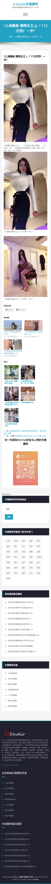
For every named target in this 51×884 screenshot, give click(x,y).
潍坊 (30, 562)
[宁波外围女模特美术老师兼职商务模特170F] (13, 344)
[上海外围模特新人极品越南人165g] (33, 325)
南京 (30, 541)
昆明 (8, 557)
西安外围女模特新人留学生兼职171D (20, 630)
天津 (8, 552)
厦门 (15, 546)
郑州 (15, 573)
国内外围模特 (12, 684)
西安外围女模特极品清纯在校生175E (20, 624)
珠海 (8, 568)
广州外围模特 (12, 695)
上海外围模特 (12, 673)
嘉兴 (38, 546)
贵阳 (8, 573)
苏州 (30, 568)
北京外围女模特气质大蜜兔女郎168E (20, 608)
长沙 (30, 573)
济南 (8, 562)
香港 (8, 578)
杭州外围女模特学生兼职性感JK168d (20, 613)
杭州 (15, 557)
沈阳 (30, 557)
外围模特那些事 (13, 690)
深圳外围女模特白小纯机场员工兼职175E (22, 651)
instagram (5, 765)
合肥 (30, 546)
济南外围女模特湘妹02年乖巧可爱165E (21, 640)
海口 (15, 562)
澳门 (38, 562)
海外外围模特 (12, 701)
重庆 (23, 573)
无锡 (38, 552)
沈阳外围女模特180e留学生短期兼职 (20, 646)
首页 (10, 37)
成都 (30, 552)
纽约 (23, 568)
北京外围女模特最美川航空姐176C (19, 619)
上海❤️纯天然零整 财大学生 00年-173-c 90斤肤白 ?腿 (27, 436)
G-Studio (14, 877)
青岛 (38, 573)
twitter (11, 765)
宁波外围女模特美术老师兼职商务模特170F (13, 352)
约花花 (31, 877)
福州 (15, 568)
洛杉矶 (39, 557)
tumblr (16, 765)
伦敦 (23, 541)
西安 (38, 568)
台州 (23, 546)
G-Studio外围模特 (25, 4)
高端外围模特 (23, 877)
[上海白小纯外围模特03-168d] (13, 325)
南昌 (8, 546)
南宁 (38, 541)
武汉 (23, 557)
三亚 (8, 541)
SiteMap (36, 879)
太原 (15, 552)
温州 (23, 562)
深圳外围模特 (12, 706)
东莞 (15, 541)
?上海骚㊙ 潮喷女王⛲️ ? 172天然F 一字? (28, 37)
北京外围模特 (12, 679)
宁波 (23, 552)
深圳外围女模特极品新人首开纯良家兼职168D (23, 635)
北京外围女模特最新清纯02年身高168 (21, 602)
